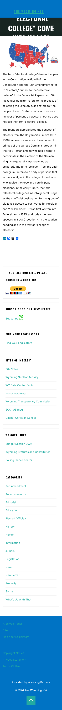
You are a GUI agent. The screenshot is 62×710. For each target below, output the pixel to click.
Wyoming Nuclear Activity (22, 377)
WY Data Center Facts (20, 385)
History (10, 526)
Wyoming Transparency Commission (28, 401)
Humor (10, 534)
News (9, 567)
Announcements (16, 494)
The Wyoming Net (29, 11)
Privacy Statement (14, 659)
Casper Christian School (21, 417)
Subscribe (12, 318)
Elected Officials (16, 518)
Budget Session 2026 (19, 443)
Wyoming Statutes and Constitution (28, 452)
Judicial (10, 551)
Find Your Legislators (19, 343)
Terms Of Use (11, 666)
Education (12, 510)
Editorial (11, 502)
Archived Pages (13, 623)
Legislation (12, 559)
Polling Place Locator (19, 460)
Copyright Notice (13, 653)
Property (11, 583)
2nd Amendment (16, 486)
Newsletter (12, 575)
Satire (9, 591)
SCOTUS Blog (14, 409)
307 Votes (12, 369)
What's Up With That (18, 599)
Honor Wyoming (15, 393)
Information (13, 542)
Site (5, 630)
